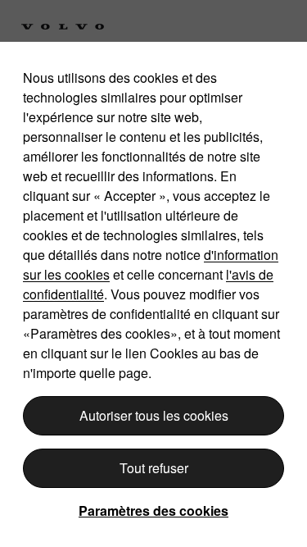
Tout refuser (154, 467)
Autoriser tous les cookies (153, 415)
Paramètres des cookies (153, 510)
